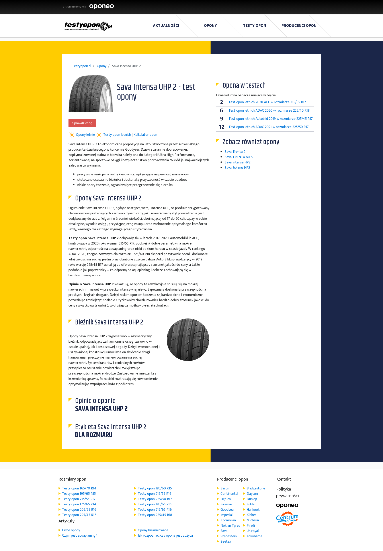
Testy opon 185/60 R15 (155, 488)
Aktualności (166, 25)
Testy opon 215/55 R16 (155, 494)
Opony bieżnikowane (153, 530)
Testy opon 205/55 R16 (79, 510)
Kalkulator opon (145, 135)
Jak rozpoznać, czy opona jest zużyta (165, 536)
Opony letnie (86, 135)
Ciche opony (71, 530)
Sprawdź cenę (82, 123)
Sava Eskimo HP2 (237, 168)
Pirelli (251, 526)
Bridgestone (256, 488)
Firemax (227, 504)
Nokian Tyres (230, 526)
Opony (210, 25)
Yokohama (254, 536)
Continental (229, 494)
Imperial (227, 515)
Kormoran (228, 520)
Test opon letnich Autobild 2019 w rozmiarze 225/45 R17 (271, 119)
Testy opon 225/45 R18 (155, 515)
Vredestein (229, 536)
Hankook (253, 510)
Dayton (252, 494)
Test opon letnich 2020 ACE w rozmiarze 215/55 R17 (267, 102)
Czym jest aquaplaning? (79, 536)
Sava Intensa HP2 (237, 162)
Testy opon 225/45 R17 (79, 515)
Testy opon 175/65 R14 (79, 504)
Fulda (250, 504)
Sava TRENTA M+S (239, 157)
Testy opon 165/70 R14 (79, 488)
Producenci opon (299, 25)
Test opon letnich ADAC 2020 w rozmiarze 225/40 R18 (269, 111)
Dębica (226, 499)
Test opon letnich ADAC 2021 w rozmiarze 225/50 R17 (269, 127)
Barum (225, 488)
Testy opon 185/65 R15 (155, 504)
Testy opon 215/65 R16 (155, 510)
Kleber (251, 515)
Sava (224, 531)
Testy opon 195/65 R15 (79, 494)
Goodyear (228, 510)
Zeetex (226, 542)
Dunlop (252, 499)
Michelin (253, 520)
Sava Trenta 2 (235, 152)
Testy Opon (254, 25)
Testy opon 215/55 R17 (79, 499)
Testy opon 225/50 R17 (155, 499)
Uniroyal (253, 531)
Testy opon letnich (117, 135)
